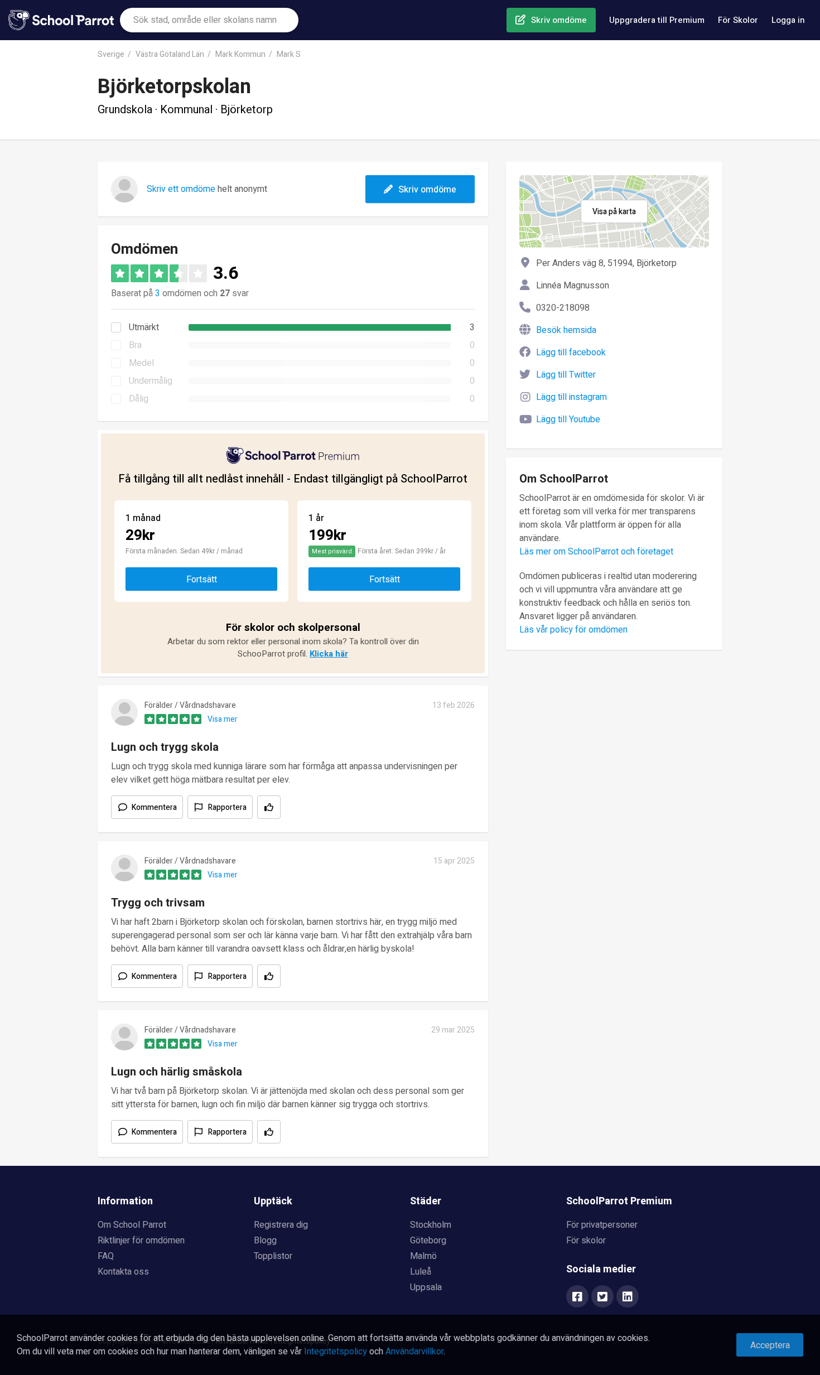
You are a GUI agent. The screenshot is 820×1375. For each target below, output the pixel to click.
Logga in (788, 20)
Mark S (289, 54)
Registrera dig (281, 1225)
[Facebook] (577, 1297)
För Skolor (738, 20)
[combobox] (209, 20)
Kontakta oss (123, 1271)
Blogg (265, 1240)
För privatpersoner (602, 1225)
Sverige (111, 54)
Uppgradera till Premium (657, 20)
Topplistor (273, 1256)
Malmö (423, 1256)
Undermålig (150, 381)
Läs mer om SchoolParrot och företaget (596, 551)
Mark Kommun (240, 54)
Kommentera (154, 807)
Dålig (138, 399)
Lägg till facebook (571, 352)
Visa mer (223, 719)
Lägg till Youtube (568, 419)
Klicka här (329, 654)
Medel (141, 363)
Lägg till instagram (571, 397)
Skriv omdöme (559, 20)
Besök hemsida (566, 330)
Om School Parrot (132, 1225)
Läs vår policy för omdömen (573, 629)
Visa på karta (614, 212)
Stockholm (430, 1225)
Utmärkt (144, 327)
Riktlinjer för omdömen (141, 1240)
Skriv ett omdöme (181, 189)
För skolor (586, 1240)
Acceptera (770, 1345)
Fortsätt (201, 579)
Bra (135, 345)
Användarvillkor (414, 1351)
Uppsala (426, 1287)
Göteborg (428, 1240)
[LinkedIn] (627, 1297)
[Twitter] (602, 1297)
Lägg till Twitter (566, 375)
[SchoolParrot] (64, 20)
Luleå (420, 1271)
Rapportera (227, 807)
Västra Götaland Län (170, 54)
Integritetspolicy (335, 1351)
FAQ (106, 1256)
